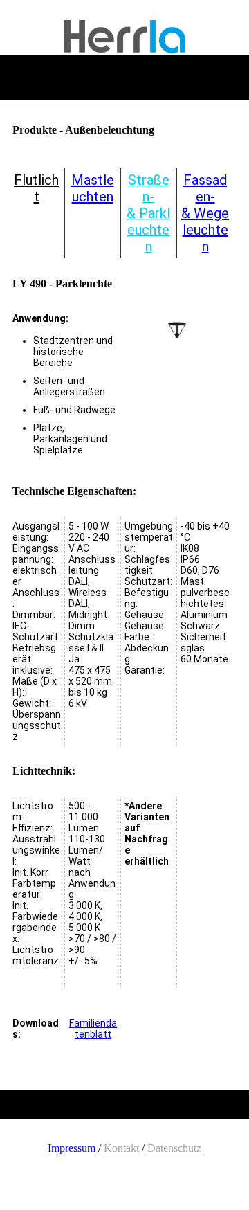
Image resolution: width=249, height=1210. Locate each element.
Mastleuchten (92, 188)
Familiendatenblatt (93, 1029)
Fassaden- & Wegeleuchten (205, 213)
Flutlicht (36, 188)
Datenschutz (174, 1148)
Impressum (71, 1148)
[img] (124, 36)
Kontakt (121, 1148)
